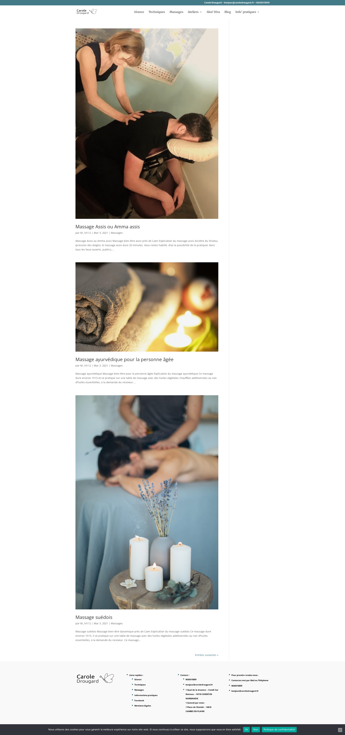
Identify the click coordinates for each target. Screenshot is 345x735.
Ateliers (193, 12)
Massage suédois (93, 617)
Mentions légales (142, 705)
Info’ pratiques (245, 12)
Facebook (139, 700)
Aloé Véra (213, 12)
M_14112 (85, 232)
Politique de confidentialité (279, 729)
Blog (227, 12)
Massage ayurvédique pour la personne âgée (124, 359)
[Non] (340, 730)
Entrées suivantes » (206, 655)
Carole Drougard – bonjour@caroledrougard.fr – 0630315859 (237, 3)
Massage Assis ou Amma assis (107, 226)
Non (255, 729)
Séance (139, 12)
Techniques (157, 12)
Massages (176, 12)
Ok (246, 729)
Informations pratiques (145, 695)
